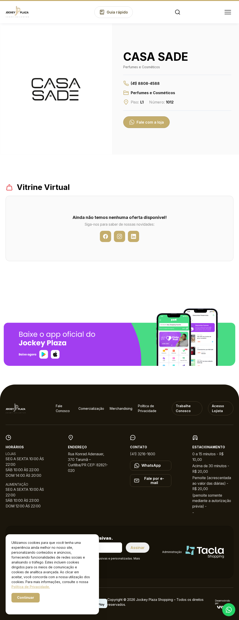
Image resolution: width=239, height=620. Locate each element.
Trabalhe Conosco (183, 408)
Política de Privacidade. (30, 587)
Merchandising (121, 408)
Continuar (25, 597)
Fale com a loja (150, 122)
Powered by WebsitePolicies (31, 605)
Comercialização (91, 408)
